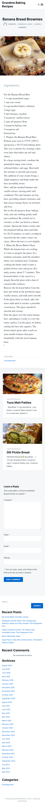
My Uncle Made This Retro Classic (15, 617)
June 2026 (6, 673)
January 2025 (7, 728)
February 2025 (7, 724)
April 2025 (6, 717)
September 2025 (8, 698)
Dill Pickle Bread (18, 452)
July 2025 (6, 706)
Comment (8, 500)
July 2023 (6, 764)
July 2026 (6, 669)
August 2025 (7, 702)
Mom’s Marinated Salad (11, 636)
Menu (42, 4)
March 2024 (6, 746)
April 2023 (6, 772)
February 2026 (7, 680)
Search (4, 602)
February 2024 (7, 750)
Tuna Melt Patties (19, 402)
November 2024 (8, 735)
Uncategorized (9, 361)
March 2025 (6, 721)
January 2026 (7, 684)
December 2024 (8, 731)
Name (7, 534)
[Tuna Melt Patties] (22, 384)
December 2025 (8, 687)
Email (7, 546)
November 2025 (8, 691)
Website (7, 557)
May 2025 (6, 713)
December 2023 (8, 753)
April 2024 (6, 742)
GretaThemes (22, 801)
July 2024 (6, 739)
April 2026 (6, 676)
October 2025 (7, 695)
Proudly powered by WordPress (15, 799)
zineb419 (12, 24)
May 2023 (6, 768)
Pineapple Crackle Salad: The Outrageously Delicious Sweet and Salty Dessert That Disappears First (22, 623)
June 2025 (6, 709)
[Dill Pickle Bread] (22, 433)
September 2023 (8, 761)
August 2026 (7, 665)
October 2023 (7, 757)
